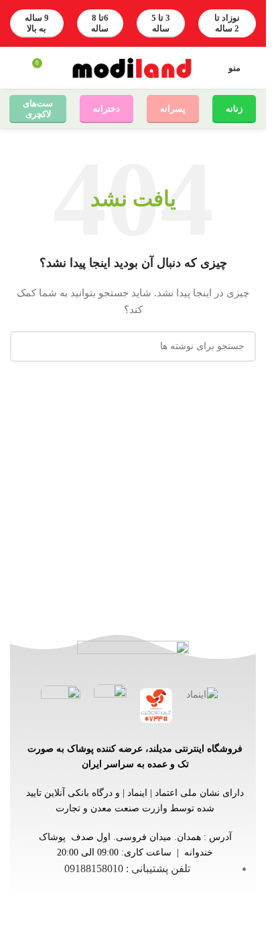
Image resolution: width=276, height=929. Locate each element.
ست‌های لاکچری (38, 108)
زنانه (234, 109)
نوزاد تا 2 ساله (227, 23)
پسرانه (173, 109)
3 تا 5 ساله (160, 23)
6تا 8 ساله (100, 23)
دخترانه (106, 109)
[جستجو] (15, 68)
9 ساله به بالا (37, 23)
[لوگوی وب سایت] (133, 67)
